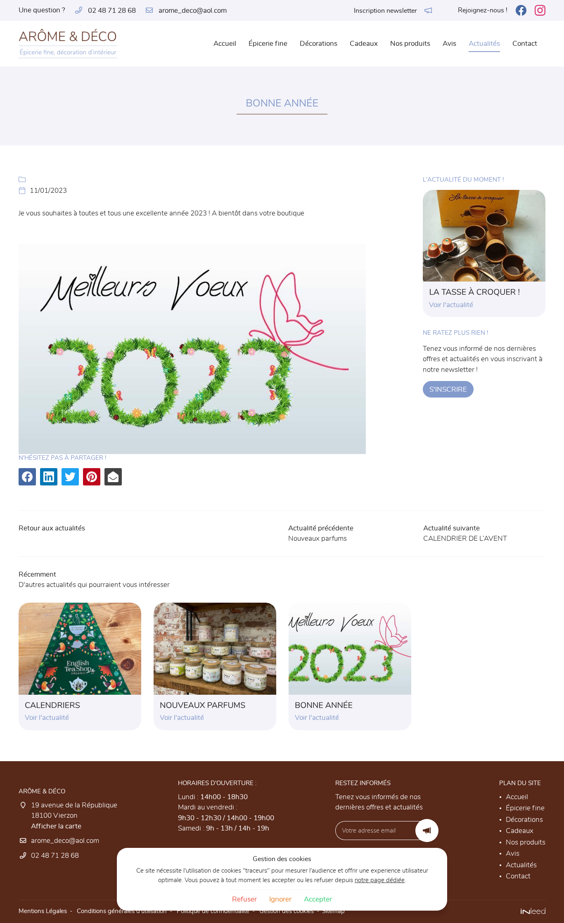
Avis (449, 43)
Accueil (224, 43)
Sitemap (333, 911)
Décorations (318, 43)
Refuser (244, 899)
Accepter (318, 899)
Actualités (484, 43)
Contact (524, 43)
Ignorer (280, 899)
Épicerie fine (268, 43)
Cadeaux (364, 43)
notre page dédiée (380, 880)
